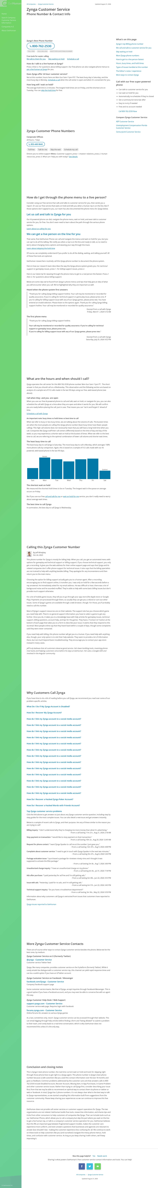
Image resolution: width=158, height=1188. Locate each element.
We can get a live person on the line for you (53, 234)
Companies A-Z (8, 26)
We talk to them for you (36, 59)
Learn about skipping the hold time (41, 248)
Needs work (102, 1156)
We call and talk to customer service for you (133, 48)
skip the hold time (48, 90)
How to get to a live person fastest (130, 59)
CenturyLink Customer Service (128, 132)
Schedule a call (73, 59)
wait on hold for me (71, 496)
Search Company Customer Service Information (9, 20)
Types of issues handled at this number (132, 67)
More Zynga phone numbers (127, 55)
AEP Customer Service (125, 121)
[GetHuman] (10, 3)
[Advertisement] (69, 110)
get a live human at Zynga (37, 69)
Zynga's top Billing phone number (129, 44)
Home (4, 14)
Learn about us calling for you (39, 229)
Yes (94, 1156)
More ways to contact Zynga (127, 75)
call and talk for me (52, 496)
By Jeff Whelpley (39, 552)
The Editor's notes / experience (128, 71)
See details (73, 156)
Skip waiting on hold (56, 59)
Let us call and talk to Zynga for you (49, 214)
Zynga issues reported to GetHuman (41, 904)
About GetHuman (9, 30)
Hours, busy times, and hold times (130, 63)
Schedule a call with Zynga (37, 413)
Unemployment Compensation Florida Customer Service (131, 126)
